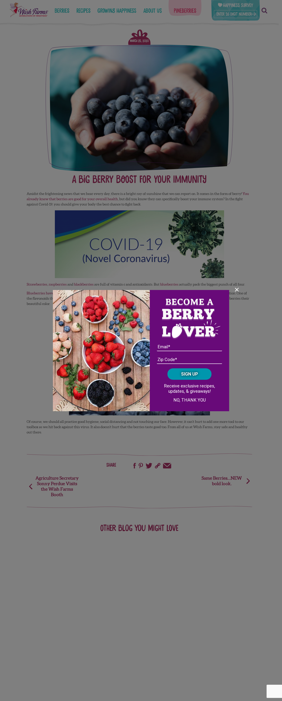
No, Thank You (189, 400)
